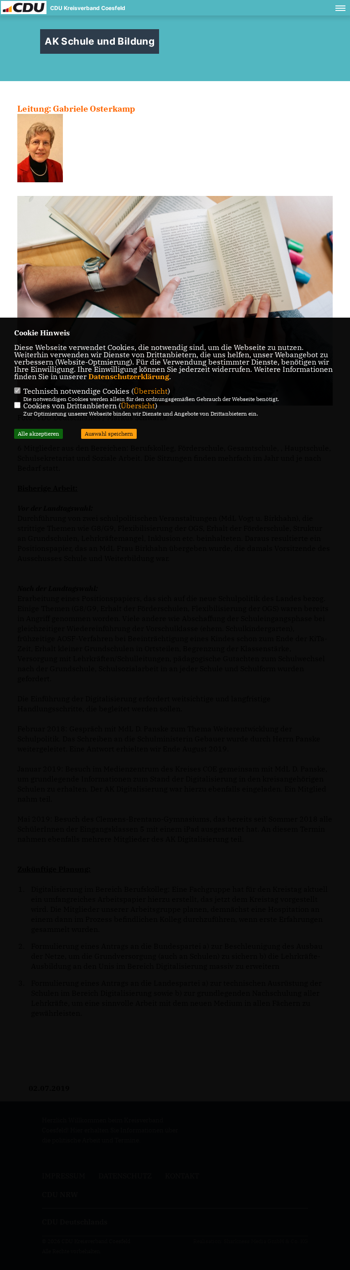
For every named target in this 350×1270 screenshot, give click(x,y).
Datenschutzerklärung (128, 376)
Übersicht (151, 391)
